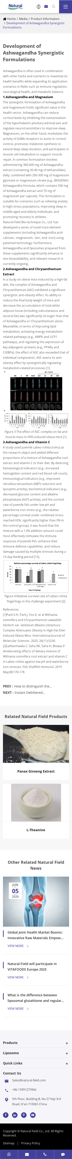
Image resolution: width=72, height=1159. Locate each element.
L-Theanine (36, 830)
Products (10, 1042)
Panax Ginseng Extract (36, 771)
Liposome (11, 1053)
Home (11, 19)
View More (18, 946)
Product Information (45, 19)
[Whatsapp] (9, 1155)
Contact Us (12, 1073)
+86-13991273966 (24, 1090)
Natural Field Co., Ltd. (35, 1131)
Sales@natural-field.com (29, 1080)
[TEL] (45, 1155)
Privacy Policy (30, 1143)
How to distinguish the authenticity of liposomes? (34, 688)
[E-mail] (27, 1155)
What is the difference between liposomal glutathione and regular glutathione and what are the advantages (34, 998)
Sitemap (8, 1143)
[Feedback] (63, 1155)
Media (23, 19)
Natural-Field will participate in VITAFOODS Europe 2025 (32, 966)
